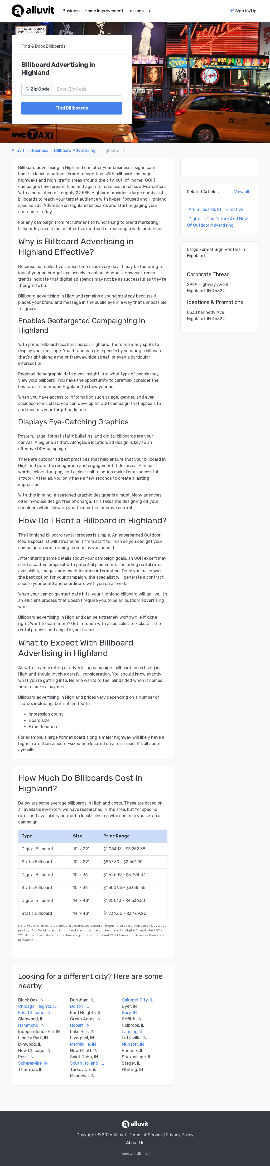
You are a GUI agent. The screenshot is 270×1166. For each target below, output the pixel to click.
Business (71, 10)
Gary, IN (129, 1012)
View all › (243, 191)
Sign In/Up (245, 10)
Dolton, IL (79, 1006)
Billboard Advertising (75, 150)
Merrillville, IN (83, 1044)
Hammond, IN (31, 1025)
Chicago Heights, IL (37, 1006)
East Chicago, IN (34, 1012)
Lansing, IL (132, 1031)
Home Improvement (104, 10)
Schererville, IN (33, 1063)
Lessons (136, 10)
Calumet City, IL (137, 1000)
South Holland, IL (87, 1063)
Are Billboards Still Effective (216, 209)
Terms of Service (146, 1134)
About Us (135, 1142)
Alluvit (18, 150)
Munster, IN (133, 1044)
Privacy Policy (180, 1134)
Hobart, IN (80, 1025)
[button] (149, 11)
